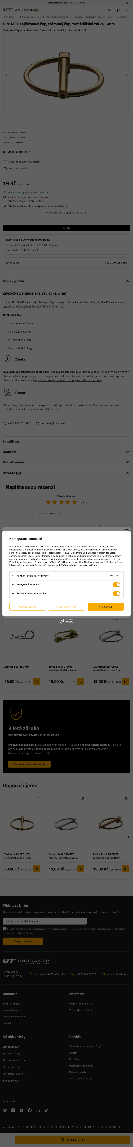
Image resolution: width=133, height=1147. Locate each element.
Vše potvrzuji (105, 606)
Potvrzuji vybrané (27, 606)
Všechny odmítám (66, 606)
